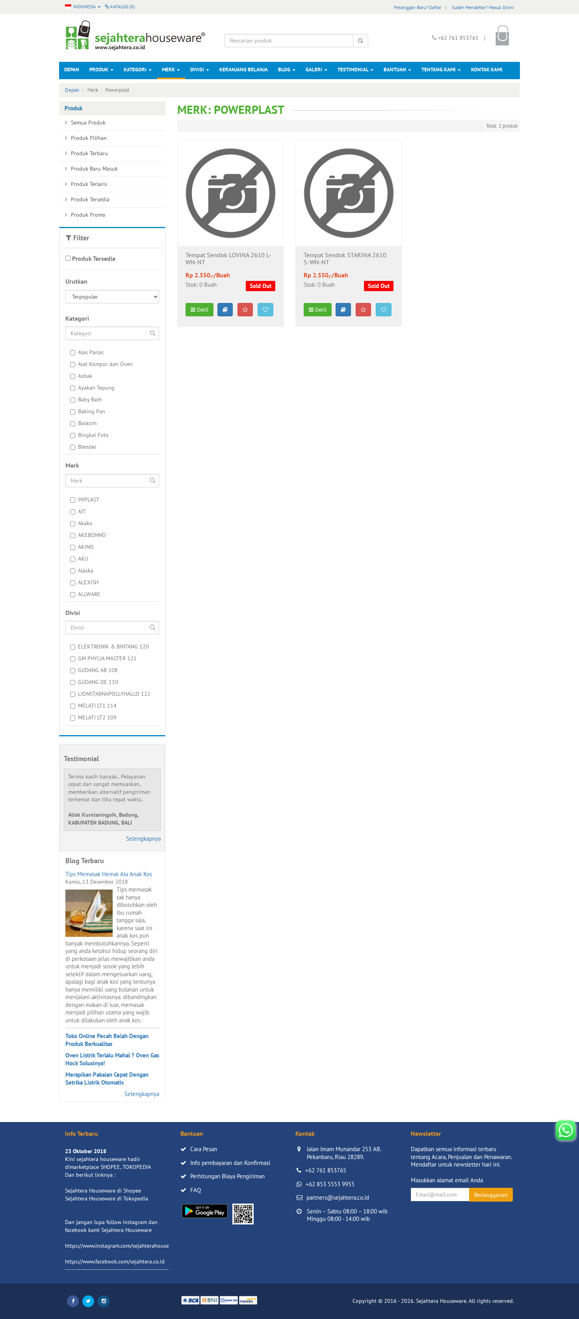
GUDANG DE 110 (98, 682)
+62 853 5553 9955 (330, 1184)
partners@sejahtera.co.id (337, 1197)
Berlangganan (491, 1194)
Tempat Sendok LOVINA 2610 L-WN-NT (228, 259)
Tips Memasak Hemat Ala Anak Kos (108, 874)
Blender (87, 446)
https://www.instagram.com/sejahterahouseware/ (123, 1245)
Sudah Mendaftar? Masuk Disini (483, 7)
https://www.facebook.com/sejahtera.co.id (115, 1261)
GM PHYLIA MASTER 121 (107, 658)
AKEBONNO (92, 535)
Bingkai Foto (93, 434)
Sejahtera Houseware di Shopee (103, 1190)
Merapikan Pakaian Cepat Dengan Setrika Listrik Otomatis (106, 1078)
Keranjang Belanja (243, 69)
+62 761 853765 (325, 1170)
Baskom (87, 423)
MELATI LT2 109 (97, 717)
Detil (201, 309)
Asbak (85, 375)
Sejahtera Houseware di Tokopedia (106, 1198)
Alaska (85, 570)
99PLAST (88, 499)
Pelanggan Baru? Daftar (418, 7)
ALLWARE (89, 594)
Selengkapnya (143, 838)
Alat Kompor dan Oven (105, 364)
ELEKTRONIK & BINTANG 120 (113, 646)
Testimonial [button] (353, 69)
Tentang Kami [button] (439, 69)
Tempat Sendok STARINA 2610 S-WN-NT (345, 259)
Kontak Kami (487, 69)
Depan (71, 69)
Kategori (136, 69)
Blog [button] (284, 69)
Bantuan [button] (395, 69)
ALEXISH (88, 582)
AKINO (86, 546)
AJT (82, 511)
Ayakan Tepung (96, 387)
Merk (169, 69)
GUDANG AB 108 (98, 670)
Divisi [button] (197, 69)
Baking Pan (91, 411)
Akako (85, 523)
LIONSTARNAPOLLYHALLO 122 (114, 693)
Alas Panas (91, 352)
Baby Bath (90, 399)
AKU (83, 558)
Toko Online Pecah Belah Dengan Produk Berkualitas (106, 1040)
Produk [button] (99, 69)
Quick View (230, 234)
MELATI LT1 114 (97, 705)
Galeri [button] (314, 69)
